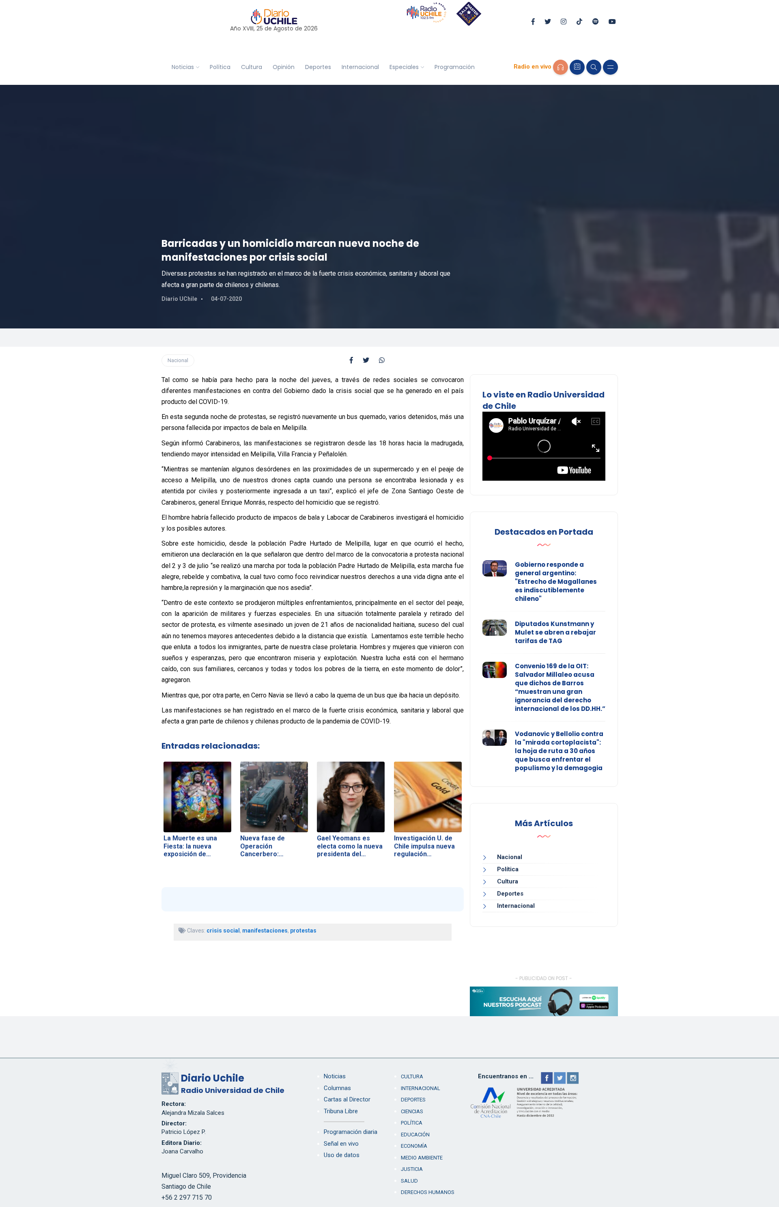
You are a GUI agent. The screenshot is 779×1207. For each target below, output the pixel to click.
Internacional (360, 67)
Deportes (318, 67)
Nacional (178, 360)
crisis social (223, 930)
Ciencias (412, 1111)
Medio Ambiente (422, 1158)
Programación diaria (350, 1132)
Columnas (337, 1088)
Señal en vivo (341, 1143)
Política (220, 67)
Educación (415, 1134)
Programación (455, 67)
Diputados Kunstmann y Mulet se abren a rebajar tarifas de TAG (555, 632)
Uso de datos (341, 1155)
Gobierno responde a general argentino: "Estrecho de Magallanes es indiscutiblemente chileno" (556, 581)
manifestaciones (265, 930)
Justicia (412, 1169)
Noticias (183, 67)
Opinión (284, 67)
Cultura (251, 67)
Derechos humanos (427, 1192)
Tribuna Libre (341, 1111)
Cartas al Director (347, 1099)
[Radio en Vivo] (560, 67)
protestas (303, 930)
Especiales (404, 67)
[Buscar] (593, 67)
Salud (409, 1181)
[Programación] (577, 67)
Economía (414, 1146)
